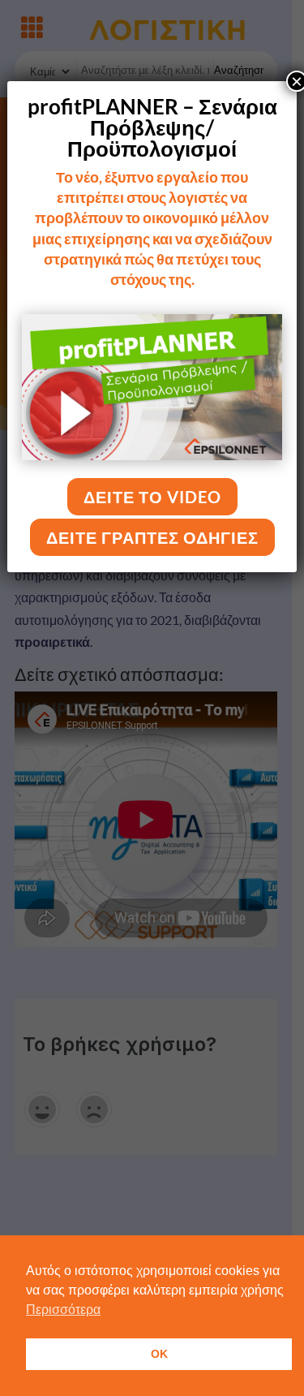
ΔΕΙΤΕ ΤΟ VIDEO (152, 496)
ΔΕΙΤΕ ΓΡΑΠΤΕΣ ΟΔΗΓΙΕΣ (152, 537)
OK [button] (159, 1353)
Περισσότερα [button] (63, 1309)
